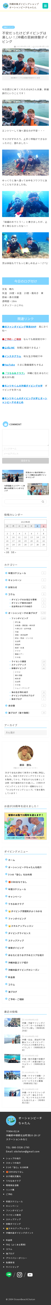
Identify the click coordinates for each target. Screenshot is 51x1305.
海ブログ (12, 991)
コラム (26, 594)
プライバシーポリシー (16, 1258)
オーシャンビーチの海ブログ (26, 612)
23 (7, 544)
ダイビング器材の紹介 (27, 602)
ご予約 (9, 1194)
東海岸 (17, 644)
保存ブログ (27, 699)
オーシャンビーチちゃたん (30, 1120)
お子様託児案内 (13, 1176)
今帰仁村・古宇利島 (23, 628)
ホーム (11, 859)
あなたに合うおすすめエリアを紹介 (26, 955)
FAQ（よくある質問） (16, 1244)
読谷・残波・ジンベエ (24, 638)
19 (25, 541)
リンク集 (10, 1189)
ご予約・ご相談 (16, 999)
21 (38, 541)
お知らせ (26, 587)
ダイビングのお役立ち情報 (27, 599)
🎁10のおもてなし (17, 881)
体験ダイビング (8, 27)
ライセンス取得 (13, 1214)
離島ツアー (19, 654)
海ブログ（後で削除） (26, 712)
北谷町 (17, 641)
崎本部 (17, 678)
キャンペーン (26, 580)
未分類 (26, 705)
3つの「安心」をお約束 (20, 874)
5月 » (13, 552)
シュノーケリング (22, 688)
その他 (17, 657)
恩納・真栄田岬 (21, 635)
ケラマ (17, 651)
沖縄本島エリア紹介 (18, 962)
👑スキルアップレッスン (20, 925)
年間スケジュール (26, 573)
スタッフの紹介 (13, 1162)
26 (25, 544)
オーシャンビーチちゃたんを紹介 (25, 867)
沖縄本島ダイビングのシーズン (23, 969)
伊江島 (17, 622)
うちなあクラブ (16, 903)
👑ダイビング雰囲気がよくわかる (25, 911)
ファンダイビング (28, 618)
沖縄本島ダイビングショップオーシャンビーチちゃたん (24, 6)
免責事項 (10, 1262)
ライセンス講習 (28, 661)
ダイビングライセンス (19, 933)
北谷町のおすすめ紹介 (27, 606)
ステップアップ (28, 664)
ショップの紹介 (13, 1158)
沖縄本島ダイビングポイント (20, 1232)
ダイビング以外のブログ (28, 695)
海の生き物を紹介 (28, 692)
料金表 (11, 977)
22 (43, 541)
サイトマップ (12, 1267)
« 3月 (6, 552)
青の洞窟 (18, 675)
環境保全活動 (12, 1185)
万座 (17, 632)
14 (38, 537)
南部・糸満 (19, 647)
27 (31, 544)
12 (25, 537)
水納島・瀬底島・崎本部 (25, 625)
